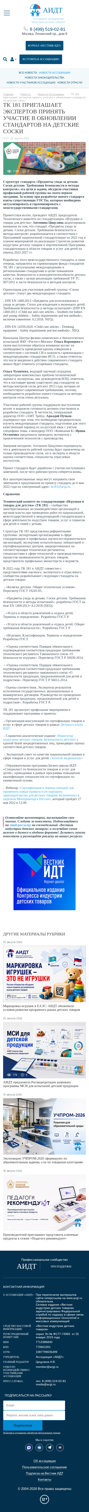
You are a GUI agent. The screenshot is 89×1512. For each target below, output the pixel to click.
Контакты (44, 1479)
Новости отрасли (70, 82)
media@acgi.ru (46, 1384)
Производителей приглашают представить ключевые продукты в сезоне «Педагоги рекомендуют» (40, 1236)
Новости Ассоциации (54, 72)
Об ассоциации (45, 1461)
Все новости (28, 72)
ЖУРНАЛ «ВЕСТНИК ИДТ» (44, 45)
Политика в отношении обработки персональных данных (31, 1433)
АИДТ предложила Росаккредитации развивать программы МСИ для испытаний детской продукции (40, 1084)
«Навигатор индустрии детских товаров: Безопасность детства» (39, 737)
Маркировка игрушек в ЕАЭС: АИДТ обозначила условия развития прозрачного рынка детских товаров (41, 1007)
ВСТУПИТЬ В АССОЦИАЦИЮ (41, 59)
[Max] (29, 1447)
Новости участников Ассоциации (31, 82)
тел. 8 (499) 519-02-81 (51, 1381)
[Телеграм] (49, 1447)
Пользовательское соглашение (44, 1467)
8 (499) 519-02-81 (47, 29)
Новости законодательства (44, 77)
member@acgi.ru (47, 1366)
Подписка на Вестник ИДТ (44, 1473)
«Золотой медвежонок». (67, 758)
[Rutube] (60, 1447)
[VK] (39, 1447)
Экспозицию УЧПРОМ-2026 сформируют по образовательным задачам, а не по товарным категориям (43, 1160)
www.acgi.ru (74, 1298)
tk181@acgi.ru (60, 486)
